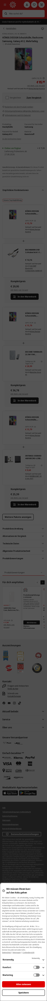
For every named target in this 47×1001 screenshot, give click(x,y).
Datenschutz (6, 952)
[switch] (36, 967)
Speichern (23, 992)
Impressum (17, 952)
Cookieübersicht (28, 952)
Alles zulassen (23, 984)
